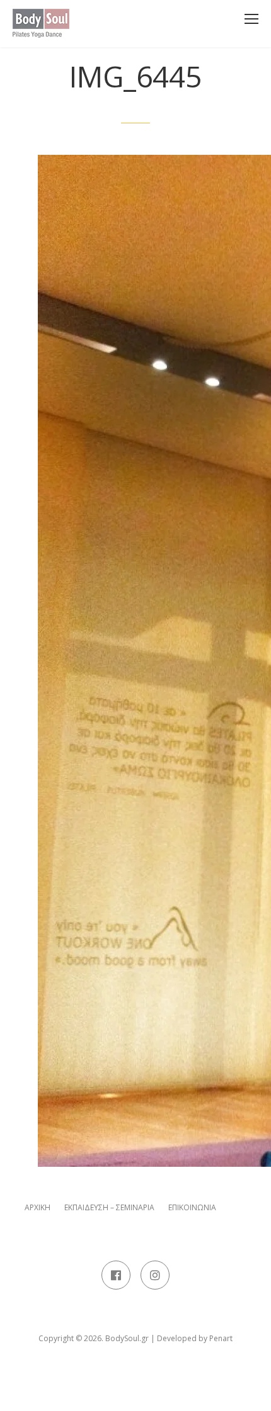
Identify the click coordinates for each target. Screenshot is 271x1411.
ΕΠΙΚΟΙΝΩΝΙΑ (192, 1208)
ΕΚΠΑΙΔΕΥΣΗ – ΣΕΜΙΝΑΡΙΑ (109, 1208)
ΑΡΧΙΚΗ (37, 1208)
